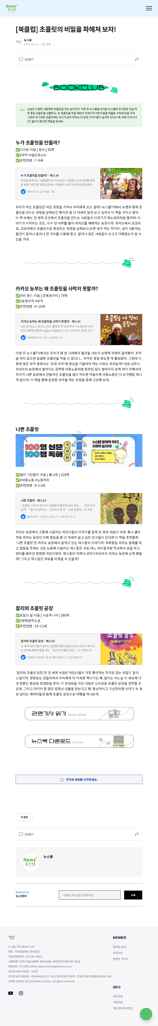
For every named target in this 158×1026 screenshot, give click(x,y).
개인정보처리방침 (123, 1008)
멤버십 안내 (119, 946)
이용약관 (118, 1002)
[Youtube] (10, 994)
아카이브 (118, 952)
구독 (133, 895)
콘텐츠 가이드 (120, 958)
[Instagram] (21, 994)
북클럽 (24, 817)
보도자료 (118, 996)
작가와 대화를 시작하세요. (81, 779)
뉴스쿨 (48, 856)
